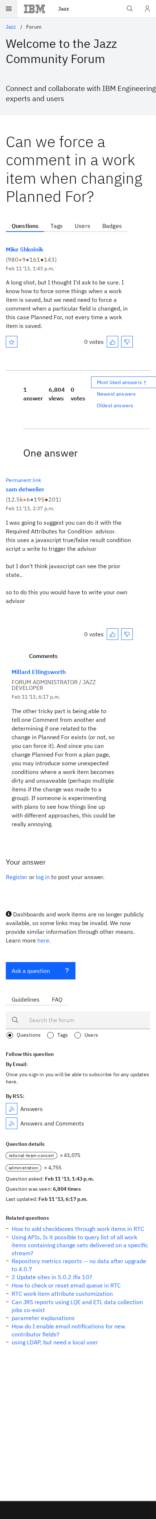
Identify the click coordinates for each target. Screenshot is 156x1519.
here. (44, 940)
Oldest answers (115, 405)
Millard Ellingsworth (39, 671)
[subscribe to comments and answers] (11, 1123)
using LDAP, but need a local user (55, 1342)
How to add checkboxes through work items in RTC (78, 1228)
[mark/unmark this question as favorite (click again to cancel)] (11, 342)
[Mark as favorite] (11, 342)
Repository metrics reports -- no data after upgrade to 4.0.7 (79, 1265)
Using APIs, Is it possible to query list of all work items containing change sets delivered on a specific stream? (80, 1245)
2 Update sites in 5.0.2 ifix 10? (52, 1277)
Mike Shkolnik (24, 249)
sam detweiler (25, 489)
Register (17, 877)
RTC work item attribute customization (62, 1293)
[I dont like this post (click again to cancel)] (127, 342)
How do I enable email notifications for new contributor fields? (68, 1330)
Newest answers (116, 394)
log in (43, 877)
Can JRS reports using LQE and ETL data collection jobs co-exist (77, 1306)
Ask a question (31, 970)
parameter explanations (43, 1318)
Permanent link (23, 480)
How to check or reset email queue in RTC (66, 1285)
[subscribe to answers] (11, 1109)
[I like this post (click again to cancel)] (112, 342)
